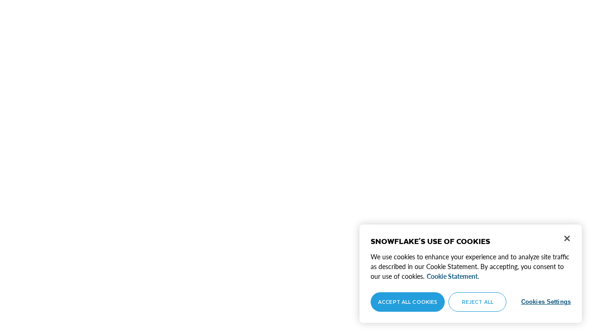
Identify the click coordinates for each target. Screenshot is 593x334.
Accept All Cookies (407, 301)
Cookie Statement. (453, 276)
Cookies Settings (546, 301)
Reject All (477, 301)
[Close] (567, 238)
